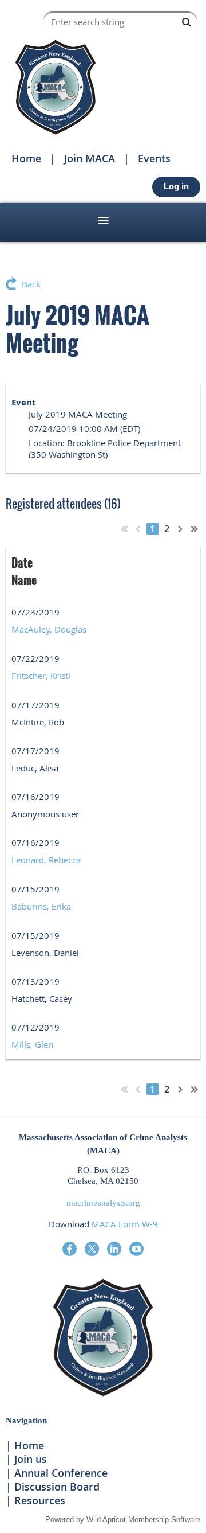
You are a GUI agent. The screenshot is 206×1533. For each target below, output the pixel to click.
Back (31, 284)
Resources (39, 1500)
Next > (181, 529)
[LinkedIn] (114, 1249)
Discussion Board (57, 1486)
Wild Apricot (106, 1519)
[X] (92, 1249)
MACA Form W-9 (125, 1224)
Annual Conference (61, 1473)
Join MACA (89, 158)
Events (154, 158)
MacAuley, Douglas (48, 629)
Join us (30, 1459)
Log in (176, 186)
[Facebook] (69, 1249)
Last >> (194, 529)
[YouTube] (136, 1249)
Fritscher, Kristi (40, 675)
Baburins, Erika (41, 906)
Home (26, 158)
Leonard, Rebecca (46, 859)
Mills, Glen (32, 1044)
